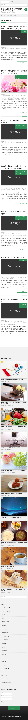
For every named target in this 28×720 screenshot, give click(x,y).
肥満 (23, 143)
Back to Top (14, 708)
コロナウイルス (5, 607)
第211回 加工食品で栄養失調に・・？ (9, 566)
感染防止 (5, 636)
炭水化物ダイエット (18, 322)
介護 (3, 618)
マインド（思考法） (22, 75)
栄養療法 (4, 643)
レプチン (21, 233)
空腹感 (8, 98)
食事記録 (2, 49)
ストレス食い (14, 95)
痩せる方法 (4, 98)
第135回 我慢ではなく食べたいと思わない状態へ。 (12, 493)
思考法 (11, 143)
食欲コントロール (21, 99)
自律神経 (4, 650)
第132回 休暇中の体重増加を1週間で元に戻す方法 (12, 379)
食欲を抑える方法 (13, 99)
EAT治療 (5, 629)
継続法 (17, 189)
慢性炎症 (4, 625)
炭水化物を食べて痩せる (8, 322)
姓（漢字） (3, 695)
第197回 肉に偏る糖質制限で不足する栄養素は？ (11, 447)
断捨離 (17, 48)
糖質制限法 (3, 324)
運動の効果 (13, 324)
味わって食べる (6, 143)
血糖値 (15, 98)
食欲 (9, 99)
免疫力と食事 (5, 621)
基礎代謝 (14, 321)
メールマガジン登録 (6, 682)
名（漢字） (3, 697)
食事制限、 (12, 278)
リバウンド (20, 127)
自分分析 (24, 260)
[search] (26, 5)
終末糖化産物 (8, 324)
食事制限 (22, 98)
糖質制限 (24, 304)
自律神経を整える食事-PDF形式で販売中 (10, 679)
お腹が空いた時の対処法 (6, 95)
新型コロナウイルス (6, 632)
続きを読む (22, 62)
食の (25, 48)
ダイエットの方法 (16, 142)
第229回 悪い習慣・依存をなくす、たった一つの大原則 (13, 470)
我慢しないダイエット (11, 48)
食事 (25, 31)
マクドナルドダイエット (14, 277)
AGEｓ (3, 321)
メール (2, 692)
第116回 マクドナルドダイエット (12, 257)
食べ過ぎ (18, 98)
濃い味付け (21, 48)
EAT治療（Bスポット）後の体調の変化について (11, 517)
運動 (3, 654)
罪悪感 (11, 98)
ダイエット (10, 142)
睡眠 (4, 657)
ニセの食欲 (4, 48)
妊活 (4, 665)
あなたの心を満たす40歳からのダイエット (12, 9)
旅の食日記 (4, 639)
